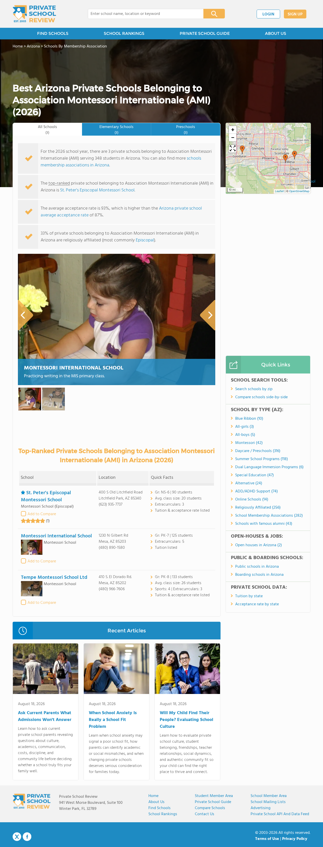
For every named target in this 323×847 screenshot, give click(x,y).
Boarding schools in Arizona (259, 575)
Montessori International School (73, 368)
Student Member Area (214, 796)
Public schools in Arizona (257, 567)
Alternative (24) (248, 483)
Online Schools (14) (251, 499)
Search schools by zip (254, 389)
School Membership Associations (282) (269, 516)
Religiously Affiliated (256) (258, 508)
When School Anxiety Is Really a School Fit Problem (113, 720)
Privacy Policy (294, 839)
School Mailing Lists (268, 802)
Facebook (27, 836)
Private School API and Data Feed (280, 814)
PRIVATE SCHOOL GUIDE (205, 33)
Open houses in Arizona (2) (258, 545)
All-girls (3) (244, 427)
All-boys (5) (245, 435)
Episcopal (145, 240)
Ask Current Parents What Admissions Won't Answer (44, 716)
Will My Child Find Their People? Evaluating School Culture (186, 720)
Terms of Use (267, 839)
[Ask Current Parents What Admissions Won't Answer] (45, 669)
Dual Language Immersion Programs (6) (269, 467)
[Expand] (232, 149)
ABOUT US (275, 33)
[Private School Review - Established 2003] (34, 14)
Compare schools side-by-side (261, 397)
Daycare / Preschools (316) (257, 451)
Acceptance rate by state (257, 604)
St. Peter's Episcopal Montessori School (97, 190)
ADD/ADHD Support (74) (256, 491)
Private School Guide (213, 802)
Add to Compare (42, 514)
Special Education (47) (254, 475)
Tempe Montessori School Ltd (54, 577)
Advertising (261, 808)
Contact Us (204, 814)
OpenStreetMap (299, 191)
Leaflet (279, 191)
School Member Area (269, 796)
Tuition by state (249, 596)
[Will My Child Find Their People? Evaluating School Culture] (187, 669)
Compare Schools (210, 808)
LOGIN (268, 14)
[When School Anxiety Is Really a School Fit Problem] (116, 669)
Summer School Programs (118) (261, 459)
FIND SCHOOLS (52, 33)
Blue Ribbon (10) (249, 419)
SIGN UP (295, 14)
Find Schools (159, 808)
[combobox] (142, 14)
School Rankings (162, 814)
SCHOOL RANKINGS (124, 33)
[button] (242, 149)
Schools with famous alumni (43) (263, 524)
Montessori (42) (249, 443)
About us (156, 802)
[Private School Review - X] (17, 836)
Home (153, 796)
